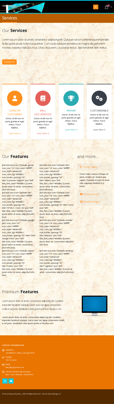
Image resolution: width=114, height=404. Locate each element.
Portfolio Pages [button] (92, 201)
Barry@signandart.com (15, 367)
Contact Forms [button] (91, 194)
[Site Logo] (9, 6)
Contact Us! (9, 61)
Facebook (5, 381)
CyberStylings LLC (54, 394)
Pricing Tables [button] (90, 166)
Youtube (11, 381)
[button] (95, 7)
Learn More (14, 133)
